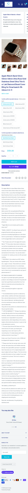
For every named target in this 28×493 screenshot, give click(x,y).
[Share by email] (25, 178)
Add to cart (14, 161)
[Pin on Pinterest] (19, 178)
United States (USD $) (7, 464)
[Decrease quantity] (9, 156)
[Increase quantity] (17, 156)
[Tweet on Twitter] (22, 178)
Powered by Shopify (6, 489)
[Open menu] (2, 4)
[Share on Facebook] (16, 178)
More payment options (14, 171)
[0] (25, 4)
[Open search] (19, 4)
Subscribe (6, 457)
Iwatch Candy (5, 93)
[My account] (22, 4)
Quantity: (4, 156)
